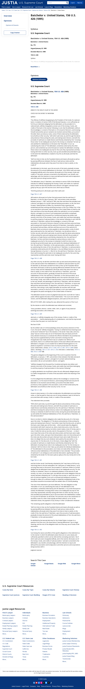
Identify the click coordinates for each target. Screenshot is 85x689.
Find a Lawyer (6, 7)
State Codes (26, 644)
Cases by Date (7, 590)
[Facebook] (39, 683)
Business (45, 613)
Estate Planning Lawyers (10, 626)
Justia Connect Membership (71, 641)
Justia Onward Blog (68, 656)
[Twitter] (49, 683)
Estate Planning (27, 626)
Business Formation (48, 615)
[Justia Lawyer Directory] (51, 683)
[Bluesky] (46, 683)
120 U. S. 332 (54, 350)
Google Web (62, 564)
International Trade (48, 626)
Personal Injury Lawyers (10, 631)
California (25, 649)
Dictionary (66, 615)
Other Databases (48, 638)
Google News (75, 564)
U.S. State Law (27, 638)
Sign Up (79, 2)
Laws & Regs (49, 7)
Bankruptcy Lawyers (8, 615)
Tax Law (45, 631)
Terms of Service (46, 686)
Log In (73, 2)
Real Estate (45, 628)
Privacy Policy (56, 686)
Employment (46, 621)
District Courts (7, 654)
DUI (23, 623)
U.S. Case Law (15, 10)
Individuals (26, 613)
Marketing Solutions (70, 7)
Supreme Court (7, 649)
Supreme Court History (71, 590)
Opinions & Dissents (39, 79)
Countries (45, 657)
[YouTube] (37, 683)
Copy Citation (15, 33)
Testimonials (67, 659)
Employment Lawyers (9, 623)
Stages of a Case (48, 595)
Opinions (8, 21)
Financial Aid (66, 621)
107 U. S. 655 (52, 348)
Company (33, 686)
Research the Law (27, 7)
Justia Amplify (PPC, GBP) (70, 653)
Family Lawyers (7, 628)
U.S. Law (8, 10)
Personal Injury (27, 631)
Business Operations (49, 618)
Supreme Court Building (31, 595)
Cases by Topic (27, 590)
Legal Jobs (45, 641)
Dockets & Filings (7, 657)
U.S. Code (5, 644)
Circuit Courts (6, 651)
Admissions (66, 618)
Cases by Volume (48, 590)
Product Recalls (47, 649)
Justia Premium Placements (71, 646)
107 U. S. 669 (69, 348)
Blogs (64, 628)
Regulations (6, 646)
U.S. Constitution (7, 641)
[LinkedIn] (34, 683)
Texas (24, 657)
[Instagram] (41, 683)
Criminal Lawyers (7, 621)
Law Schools (39, 7)
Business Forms (47, 646)
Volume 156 (47, 10)
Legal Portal (25, 686)
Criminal (25, 618)
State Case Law (27, 646)
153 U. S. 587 (37, 352)
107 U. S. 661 (61, 348)
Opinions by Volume (37, 10)
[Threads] (44, 683)
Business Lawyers (8, 618)
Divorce (24, 621)
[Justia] (9, 2)
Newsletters (58, 7)
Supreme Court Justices (11, 595)
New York (25, 654)
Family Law (25, 628)
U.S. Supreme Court (26, 10)
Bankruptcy (26, 615)
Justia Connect (16, 686)
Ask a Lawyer (16, 7)
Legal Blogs (46, 644)
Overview (8, 16)
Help (38, 686)
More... (4, 634)
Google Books (48, 564)
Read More (34, 67)
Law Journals (67, 626)
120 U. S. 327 (46, 350)
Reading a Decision (69, 595)
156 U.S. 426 (59, 91)
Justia (3, 10)
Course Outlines (68, 623)
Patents (44, 651)
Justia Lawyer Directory (70, 644)
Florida (24, 651)
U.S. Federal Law (8, 638)
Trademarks (46, 654)
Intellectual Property (48, 623)
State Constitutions (28, 641)
